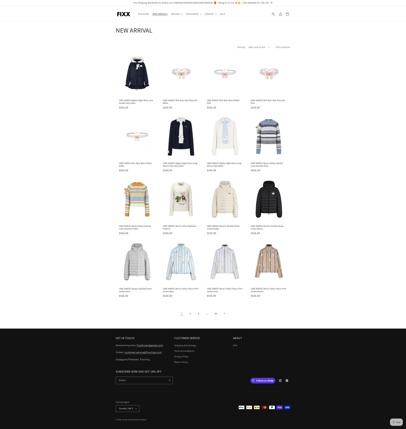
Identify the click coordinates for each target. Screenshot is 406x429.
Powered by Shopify (138, 420)
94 (216, 313)
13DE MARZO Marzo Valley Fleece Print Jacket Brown (268, 290)
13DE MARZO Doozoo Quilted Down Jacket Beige (223, 227)
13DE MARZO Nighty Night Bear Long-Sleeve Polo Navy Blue (180, 164)
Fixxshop (126, 420)
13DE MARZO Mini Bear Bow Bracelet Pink (268, 101)
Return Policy (181, 362)
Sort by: (241, 47)
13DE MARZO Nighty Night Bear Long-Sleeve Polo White (224, 164)
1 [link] (181, 313)
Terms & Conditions (184, 350)
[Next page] (224, 313)
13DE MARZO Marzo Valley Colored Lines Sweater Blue (267, 164)
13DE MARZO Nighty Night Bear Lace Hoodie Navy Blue (136, 101)
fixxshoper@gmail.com (150, 345)
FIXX (235, 345)
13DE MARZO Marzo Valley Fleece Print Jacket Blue (181, 290)
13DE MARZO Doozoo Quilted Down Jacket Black (267, 227)
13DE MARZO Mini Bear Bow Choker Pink (223, 101)
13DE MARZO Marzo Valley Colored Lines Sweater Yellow (135, 227)
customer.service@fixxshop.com (143, 352)
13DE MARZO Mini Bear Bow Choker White (135, 164)
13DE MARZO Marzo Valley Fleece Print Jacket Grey (224, 290)
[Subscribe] (169, 380)
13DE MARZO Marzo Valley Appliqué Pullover (179, 227)
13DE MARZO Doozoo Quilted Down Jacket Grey (135, 290)
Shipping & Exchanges (185, 345)
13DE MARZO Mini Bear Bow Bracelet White (180, 101)
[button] (176, 14)
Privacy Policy (181, 356)
